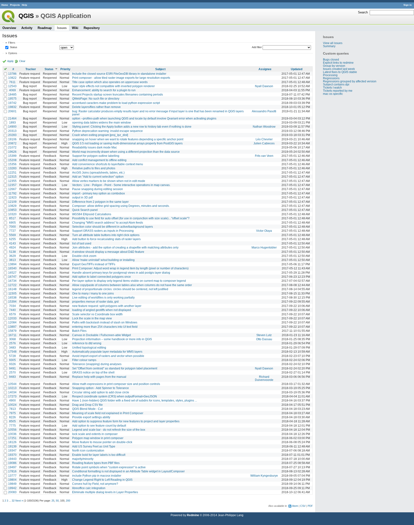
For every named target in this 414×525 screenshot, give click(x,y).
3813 (12, 259)
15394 (12, 301)
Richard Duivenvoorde (264, 378)
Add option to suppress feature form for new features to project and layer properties (125, 421)
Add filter (257, 47)
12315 (12, 176)
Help (24, 5)
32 (13, 500)
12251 (12, 172)
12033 (12, 318)
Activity (26, 28)
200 (68, 500)
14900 (12, 126)
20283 (12, 134)
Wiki (75, 28)
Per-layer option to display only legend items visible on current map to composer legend (129, 280)
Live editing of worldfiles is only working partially (103, 297)
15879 (12, 330)
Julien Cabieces (264, 143)
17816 (12, 471)
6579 (12, 314)
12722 (12, 285)
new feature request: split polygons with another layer (106, 305)
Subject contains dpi (336, 84)
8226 (12, 417)
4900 (12, 400)
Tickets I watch (332, 87)
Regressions (331, 78)
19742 (12, 102)
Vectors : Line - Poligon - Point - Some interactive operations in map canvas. (121, 184)
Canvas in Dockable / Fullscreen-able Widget (101, 335)
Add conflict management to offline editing (99, 160)
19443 (12, 458)
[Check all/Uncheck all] (5, 69)
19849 (12, 483)
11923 (12, 197)
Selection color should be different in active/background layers (112, 226)
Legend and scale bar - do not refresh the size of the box (108, 429)
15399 (12, 155)
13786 (12, 73)
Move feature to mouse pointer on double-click (102, 442)
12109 (12, 201)
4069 (12, 90)
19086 (12, 462)
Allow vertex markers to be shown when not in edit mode (108, 180)
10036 (12, 433)
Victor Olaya (264, 230)
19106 (12, 139)
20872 (12, 143)
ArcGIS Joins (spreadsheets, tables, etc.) (98, 172)
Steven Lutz (264, 335)
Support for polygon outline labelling (95, 155)
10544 (12, 383)
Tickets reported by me (337, 90)
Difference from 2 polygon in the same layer (100, 201)
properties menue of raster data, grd (95, 301)
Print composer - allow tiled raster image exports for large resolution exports (121, 77)
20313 (12, 130)
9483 (12, 376)
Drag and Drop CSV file (87, 404)
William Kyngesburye (264, 475)
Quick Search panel (85, 209)
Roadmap (45, 28)
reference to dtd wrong (86, 343)
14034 (12, 392)
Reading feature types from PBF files (96, 462)
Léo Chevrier (264, 139)
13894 (12, 264)
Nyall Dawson (264, 86)
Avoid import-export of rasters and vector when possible (108, 355)
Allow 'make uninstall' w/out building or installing (103, 259)
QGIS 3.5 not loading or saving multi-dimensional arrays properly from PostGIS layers (127, 143)
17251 (12, 438)
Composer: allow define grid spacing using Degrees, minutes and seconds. (121, 205)
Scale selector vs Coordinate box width (97, 314)
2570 (12, 372)
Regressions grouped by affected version (349, 81)
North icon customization (88, 450)
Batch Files (79, 330)
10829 (12, 205)
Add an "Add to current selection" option (98, 176)
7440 (12, 309)
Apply (10, 61)
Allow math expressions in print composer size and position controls (116, 383)
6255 (12, 239)
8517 (12, 218)
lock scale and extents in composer (95, 433)
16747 (12, 276)
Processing (330, 75)
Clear (22, 61)
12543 (12, 86)
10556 (12, 429)
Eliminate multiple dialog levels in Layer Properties (105, 492)
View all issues (332, 43)
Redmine (193, 515)
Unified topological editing (89, 347)
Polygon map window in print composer (97, 438)
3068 (12, 339)
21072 (12, 147)
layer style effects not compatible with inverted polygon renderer (113, 86)
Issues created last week (339, 68)
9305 (12, 359)
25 (53, 500)
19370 (12, 454)
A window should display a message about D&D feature (108, 251)
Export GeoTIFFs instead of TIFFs (93, 264)
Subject (160, 69)
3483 (12, 347)
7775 (12, 425)
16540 (12, 268)
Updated (296, 69)
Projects (15, 5)
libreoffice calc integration (88, 488)
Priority (65, 69)
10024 (12, 404)
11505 (12, 293)
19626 (12, 151)
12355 (12, 180)
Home (4, 5)
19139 (12, 446)
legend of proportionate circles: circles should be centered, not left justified (120, 289)
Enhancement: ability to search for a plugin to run (104, 90)
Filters (11, 42)
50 (57, 500)
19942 (12, 488)
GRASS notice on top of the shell (93, 372)
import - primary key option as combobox (98, 193)
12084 (12, 322)
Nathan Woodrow (264, 126)
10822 (12, 77)
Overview (9, 28)
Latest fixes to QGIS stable (340, 71)
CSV (302, 505)
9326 (12, 364)
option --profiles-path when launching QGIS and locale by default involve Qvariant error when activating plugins (144, 118)
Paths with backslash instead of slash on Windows (104, 322)
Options (12, 53)
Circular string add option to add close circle (100, 392)
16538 (12, 297)
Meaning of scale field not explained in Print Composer (107, 413)
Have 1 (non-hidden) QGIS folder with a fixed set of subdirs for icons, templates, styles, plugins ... (134, 400)
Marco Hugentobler (264, 247)
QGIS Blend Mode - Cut (87, 408)
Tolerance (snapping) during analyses (96, 364)
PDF (310, 505)
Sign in (407, 5)
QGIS (26, 15)
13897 (12, 326)
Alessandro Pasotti (264, 111)
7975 (12, 413)
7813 (12, 408)
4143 (12, 243)
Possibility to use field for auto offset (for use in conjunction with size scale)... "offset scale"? (131, 218)
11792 (12, 193)
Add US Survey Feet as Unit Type (93, 446)
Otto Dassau (264, 339)
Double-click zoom (84, 255)
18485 (12, 94)
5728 (12, 355)
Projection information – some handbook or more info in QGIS (112, 339)
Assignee (265, 69)
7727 (12, 230)
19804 (12, 479)
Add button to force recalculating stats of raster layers (106, 239)
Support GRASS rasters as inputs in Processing (103, 230)
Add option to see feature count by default (99, 425)
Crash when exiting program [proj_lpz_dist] (100, 134)
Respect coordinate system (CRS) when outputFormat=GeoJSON (114, 396)
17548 (12, 351)
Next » (19, 500)
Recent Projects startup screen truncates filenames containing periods (117, 94)
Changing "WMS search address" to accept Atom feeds (107, 222)
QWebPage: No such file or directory (95, 98)
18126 (12, 442)
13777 (12, 475)
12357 (12, 184)
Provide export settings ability (91, 417)
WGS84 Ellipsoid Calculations (91, 214)
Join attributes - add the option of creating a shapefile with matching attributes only (125, 247)
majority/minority (82, 458)
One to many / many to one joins (93, 293)
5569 (12, 235)
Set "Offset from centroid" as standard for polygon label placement (114, 368)
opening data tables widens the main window (101, 122)
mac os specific (333, 93)
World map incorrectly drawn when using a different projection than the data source (126, 151)
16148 (12, 289)
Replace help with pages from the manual (99, 376)
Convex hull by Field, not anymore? (95, 483)
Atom (295, 505)
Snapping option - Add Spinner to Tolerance (100, 388)
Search (363, 12)
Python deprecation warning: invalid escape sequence (107, 130)
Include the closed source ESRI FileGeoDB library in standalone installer (119, 73)
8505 (12, 421)
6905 (12, 222)
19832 (12, 106)
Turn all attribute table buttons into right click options (105, 235)
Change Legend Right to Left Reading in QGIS (102, 479)
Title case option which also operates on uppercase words (110, 82)
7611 (12, 82)
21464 (12, 118)
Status (13, 47)
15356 (12, 164)
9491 (12, 368)
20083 (12, 492)
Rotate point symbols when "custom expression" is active (109, 467)
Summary (329, 46)
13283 (12, 168)
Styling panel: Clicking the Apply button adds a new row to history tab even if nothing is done (131, 126)
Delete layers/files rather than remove (96, 106)
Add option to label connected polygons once (101, 276)
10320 (12, 214)
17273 (12, 396)
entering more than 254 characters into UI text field (105, 326)
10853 (12, 209)
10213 (12, 388)
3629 (12, 255)
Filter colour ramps (84, 359)
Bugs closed (331, 59)
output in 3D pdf (82, 197)
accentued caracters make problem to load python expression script (116, 102)
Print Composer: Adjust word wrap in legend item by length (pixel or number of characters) (130, 268)
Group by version (334, 65)
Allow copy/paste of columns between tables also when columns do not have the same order (132, 285)
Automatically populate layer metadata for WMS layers (107, 351)
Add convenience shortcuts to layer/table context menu (107, 164)
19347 (12, 450)
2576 (12, 343)
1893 (12, 122)
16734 (12, 280)
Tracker (30, 69)
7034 (12, 305)
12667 (12, 189)
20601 (12, 111)
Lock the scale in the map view (92, 318)
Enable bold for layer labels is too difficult (98, 454)
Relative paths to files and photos (93, 168)
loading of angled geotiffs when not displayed (101, 309)
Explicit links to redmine (338, 62)
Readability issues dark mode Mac (94, 147)
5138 (12, 251)
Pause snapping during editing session (97, 189)
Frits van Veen (264, 155)
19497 (12, 467)
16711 (12, 335)
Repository (92, 28)
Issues (62, 28)
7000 (12, 226)
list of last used (81, 243)
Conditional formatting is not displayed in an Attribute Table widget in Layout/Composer (128, 471)
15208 (12, 160)
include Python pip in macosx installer (96, 475)
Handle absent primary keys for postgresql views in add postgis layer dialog (121, 272)
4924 (12, 247)
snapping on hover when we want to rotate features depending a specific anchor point (127, 139)
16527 (12, 272)
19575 (12, 98)
